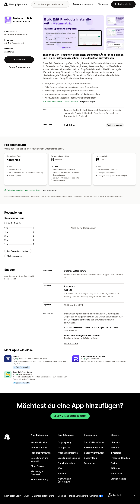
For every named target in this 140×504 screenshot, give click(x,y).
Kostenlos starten (123, 4)
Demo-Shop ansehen (19, 67)
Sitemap (62, 496)
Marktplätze (64, 447)
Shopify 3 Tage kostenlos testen (70, 416)
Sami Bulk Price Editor (22, 372)
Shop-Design (37, 466)
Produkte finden (39, 447)
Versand (62, 473)
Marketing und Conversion (38, 473)
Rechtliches (116, 473)
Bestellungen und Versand (39, 459)
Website (68, 290)
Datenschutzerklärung (75, 271)
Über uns (115, 442)
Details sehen (71, 343)
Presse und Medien (120, 458)
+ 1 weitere (115, 44)
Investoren (116, 453)
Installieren (19, 59)
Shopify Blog (90, 458)
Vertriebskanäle (39, 442)
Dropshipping (64, 442)
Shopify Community (94, 453)
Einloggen (103, 4)
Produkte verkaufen (41, 453)
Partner (114, 463)
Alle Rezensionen (14, 256)
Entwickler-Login (12, 496)
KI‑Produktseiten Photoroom (93, 356)
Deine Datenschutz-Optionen (84, 496)
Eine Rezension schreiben (18, 251)
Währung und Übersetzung (64, 480)
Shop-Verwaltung (39, 479)
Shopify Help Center (94, 442)
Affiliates (115, 468)
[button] (36, 362)
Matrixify (17, 356)
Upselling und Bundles (69, 458)
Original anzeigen (87, 102)
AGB (26, 496)
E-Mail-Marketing (66, 463)
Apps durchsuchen (82, 4)
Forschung (89, 463)
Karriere (115, 447)
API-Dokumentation (93, 447)
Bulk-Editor (69, 125)
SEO (60, 468)
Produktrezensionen (68, 453)
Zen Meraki (9, 52)
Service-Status (118, 478)
